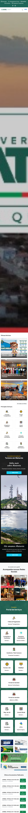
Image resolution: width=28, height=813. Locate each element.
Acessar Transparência (13, 624)
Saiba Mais (14, 472)
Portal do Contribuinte (7, 436)
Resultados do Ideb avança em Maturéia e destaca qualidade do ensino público (14, 354)
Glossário (4, 1)
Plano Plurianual (7, 447)
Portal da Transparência (7, 415)
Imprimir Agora (20, 729)
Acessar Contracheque (13, 685)
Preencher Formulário (13, 655)
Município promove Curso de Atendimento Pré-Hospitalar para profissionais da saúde (13, 397)
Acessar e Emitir (21, 640)
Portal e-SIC (21, 415)
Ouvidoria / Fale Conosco (21, 447)
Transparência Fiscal (14, 1)
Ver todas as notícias (21, 403)
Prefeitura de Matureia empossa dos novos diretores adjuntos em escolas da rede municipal (14, 375)
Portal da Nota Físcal (21, 436)
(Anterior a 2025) (14, 700)
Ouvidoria (8, 3)
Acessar (7, 640)
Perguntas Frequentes (18, 3)
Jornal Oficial (21, 426)
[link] (14, 767)
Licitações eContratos (7, 426)
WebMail (24, 1)
